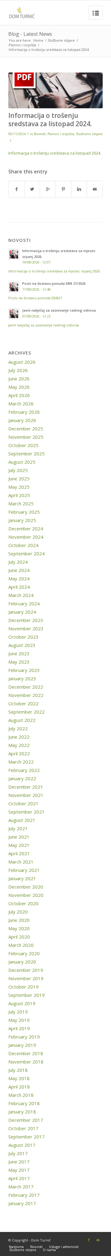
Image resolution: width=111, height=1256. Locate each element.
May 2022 (19, 745)
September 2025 (26, 453)
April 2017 (19, 1178)
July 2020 (18, 912)
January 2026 (22, 420)
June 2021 (19, 837)
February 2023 (24, 670)
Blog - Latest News (30, 34)
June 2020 (19, 920)
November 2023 (25, 628)
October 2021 (23, 803)
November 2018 (25, 1062)
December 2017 (25, 1120)
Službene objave (61, 40)
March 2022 (21, 762)
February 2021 (24, 870)
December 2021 (25, 787)
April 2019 (19, 1028)
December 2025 (25, 428)
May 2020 (19, 928)
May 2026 (19, 387)
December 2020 (25, 887)
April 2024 (19, 587)
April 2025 (19, 495)
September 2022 (26, 712)
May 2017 (19, 1170)
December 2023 (25, 620)
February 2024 (24, 603)
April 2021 (19, 853)
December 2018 (25, 1053)
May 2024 (19, 578)
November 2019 (25, 978)
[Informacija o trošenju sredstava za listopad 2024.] (55, 90)
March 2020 (21, 945)
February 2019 (24, 1037)
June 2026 (19, 378)
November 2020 (25, 895)
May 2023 (19, 662)
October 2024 (23, 545)
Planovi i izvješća (22, 45)
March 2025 (21, 503)
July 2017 (18, 1153)
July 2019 (18, 1012)
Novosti (40, 134)
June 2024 (19, 570)
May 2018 (19, 1078)
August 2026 (21, 362)
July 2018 (18, 1070)
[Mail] (98, 1240)
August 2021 (21, 820)
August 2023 (21, 645)
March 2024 (21, 595)
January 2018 (22, 1112)
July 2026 (18, 370)
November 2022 (25, 695)
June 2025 (19, 478)
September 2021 (26, 812)
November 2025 (25, 437)
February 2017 (24, 1195)
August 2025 (21, 462)
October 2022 (23, 703)
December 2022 (25, 687)
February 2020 (24, 953)
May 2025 (19, 487)
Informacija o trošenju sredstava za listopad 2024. (50, 119)
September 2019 (26, 995)
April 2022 (19, 753)
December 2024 (25, 528)
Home (38, 40)
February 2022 (24, 770)
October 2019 (23, 987)
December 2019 (25, 970)
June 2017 (19, 1162)
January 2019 (22, 1045)
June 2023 (19, 653)
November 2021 (25, 795)
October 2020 (23, 903)
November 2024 (25, 537)
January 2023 (22, 678)
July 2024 (18, 562)
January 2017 (22, 1203)
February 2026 (24, 412)
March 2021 (21, 862)
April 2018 (19, 1087)
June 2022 (19, 737)
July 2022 (18, 728)
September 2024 (26, 553)
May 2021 (19, 845)
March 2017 (21, 1186)
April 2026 (19, 395)
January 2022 (22, 778)
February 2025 (24, 512)
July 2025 (18, 470)
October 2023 (23, 637)
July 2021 (18, 828)
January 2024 (22, 612)
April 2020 (19, 937)
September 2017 (26, 1137)
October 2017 (23, 1128)
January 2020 (22, 962)
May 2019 (19, 1020)
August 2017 (21, 1145)
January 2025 (22, 520)
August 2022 (21, 720)
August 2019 (21, 1003)
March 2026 (21, 403)
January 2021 (22, 878)
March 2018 (21, 1095)
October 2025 (23, 445)
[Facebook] (88, 1240)
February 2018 (24, 1103)
